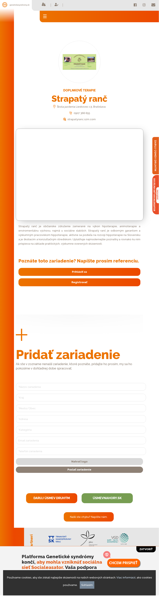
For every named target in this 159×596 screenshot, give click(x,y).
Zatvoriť (146, 549)
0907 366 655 (81, 113)
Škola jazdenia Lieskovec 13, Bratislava (81, 106)
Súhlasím (87, 585)
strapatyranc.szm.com (81, 119)
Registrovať (79, 282)
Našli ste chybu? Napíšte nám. (88, 516)
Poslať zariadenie (79, 469)
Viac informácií (125, 577)
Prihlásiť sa (79, 271)
